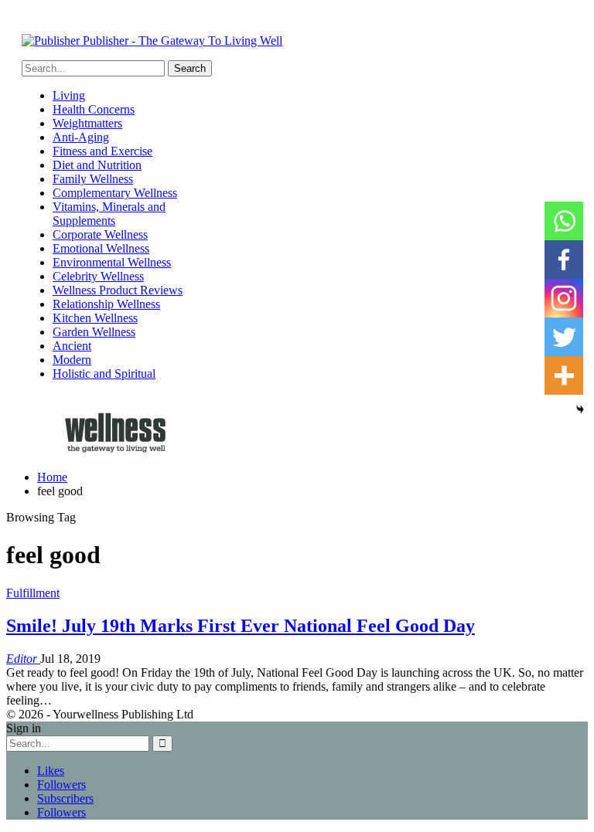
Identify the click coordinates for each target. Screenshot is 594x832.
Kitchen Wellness (95, 317)
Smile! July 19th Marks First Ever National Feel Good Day (240, 626)
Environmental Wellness (112, 262)
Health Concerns (94, 109)
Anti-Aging (81, 137)
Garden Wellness (94, 331)
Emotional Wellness (101, 248)
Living (69, 95)
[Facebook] (563, 259)
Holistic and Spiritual (104, 373)
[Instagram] (563, 298)
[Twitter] (563, 337)
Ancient (72, 345)
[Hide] (580, 409)
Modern (72, 359)
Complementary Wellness (115, 192)
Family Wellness (93, 178)
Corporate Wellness (100, 234)
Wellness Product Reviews (118, 290)
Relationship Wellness (106, 304)
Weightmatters (87, 123)
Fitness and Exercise (102, 151)
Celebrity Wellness (98, 276)
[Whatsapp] (563, 221)
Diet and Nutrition (97, 164)
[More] (563, 375)
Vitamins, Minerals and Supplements (109, 213)
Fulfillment (33, 592)
